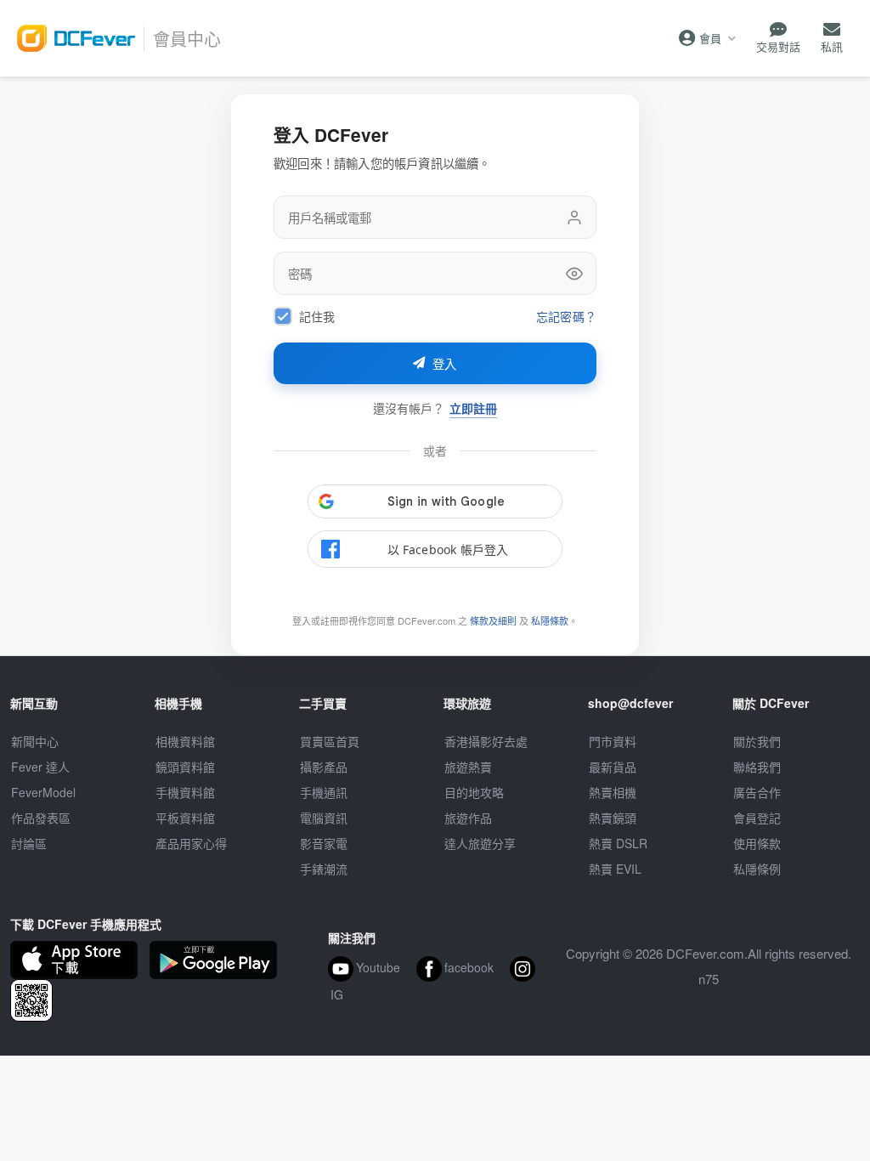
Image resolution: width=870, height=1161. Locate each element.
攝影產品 (323, 766)
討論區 (29, 843)
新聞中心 (35, 741)
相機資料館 (185, 741)
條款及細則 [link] (493, 620)
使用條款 (757, 843)
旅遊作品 (468, 817)
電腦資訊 (323, 817)
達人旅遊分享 (480, 843)
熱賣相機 (612, 792)
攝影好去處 (486, 741)
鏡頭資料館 (185, 766)
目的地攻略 (474, 792)
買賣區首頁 (329, 741)
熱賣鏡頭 (612, 817)
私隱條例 (757, 868)
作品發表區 (41, 817)
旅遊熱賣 (468, 766)
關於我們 (757, 741)
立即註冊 (473, 408)
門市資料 (612, 741)
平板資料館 (185, 817)
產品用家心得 (191, 843)
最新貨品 (612, 766)
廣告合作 (757, 792)
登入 (444, 364)
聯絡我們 (757, 766)
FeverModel (43, 792)
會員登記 (757, 817)
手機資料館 (185, 792)
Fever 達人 (40, 766)
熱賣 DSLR (618, 843)
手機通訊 (323, 792)
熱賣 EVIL (615, 868)
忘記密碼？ (566, 317)
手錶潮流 (323, 868)
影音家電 (323, 843)
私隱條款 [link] (549, 620)
